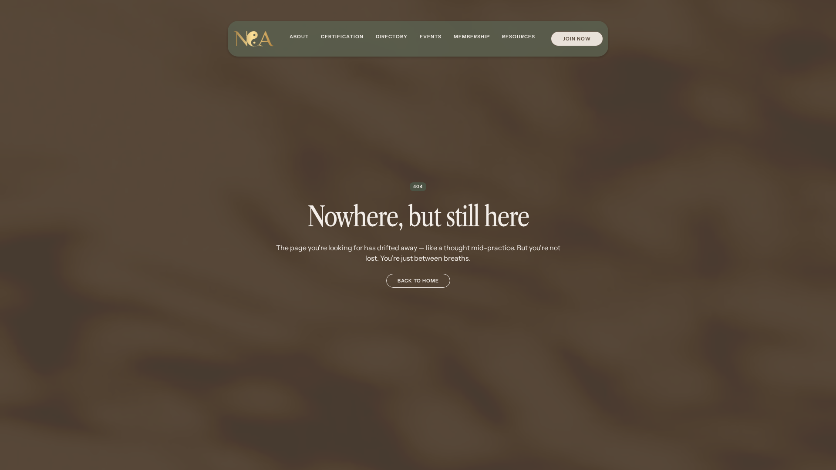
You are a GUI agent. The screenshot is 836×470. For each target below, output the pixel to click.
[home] (253, 38)
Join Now (577, 39)
